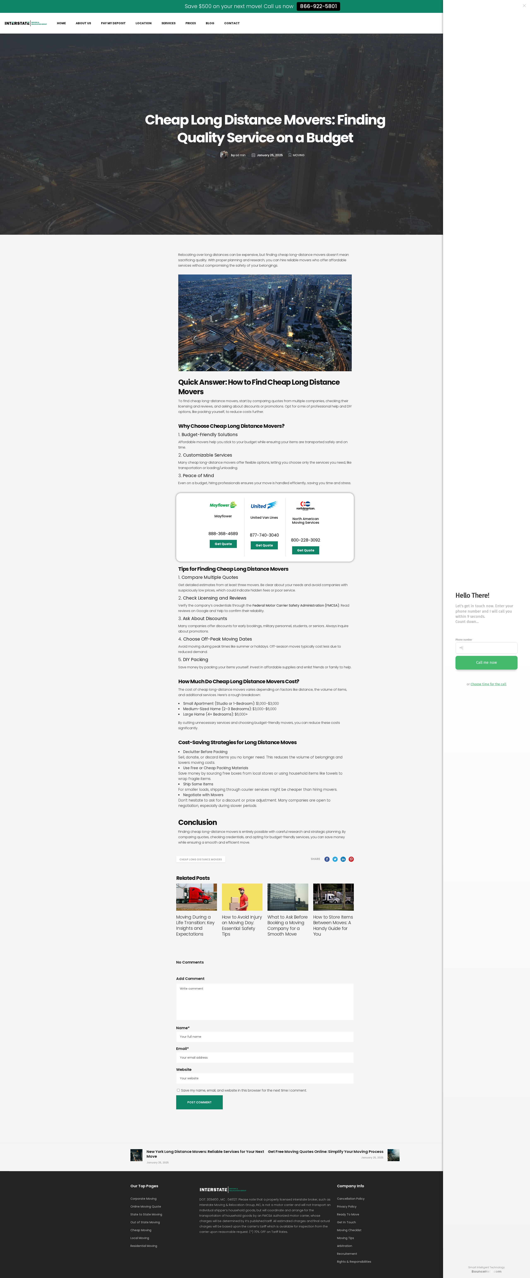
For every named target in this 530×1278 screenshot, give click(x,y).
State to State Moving (146, 1214)
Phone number (463, 639)
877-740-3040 (264, 535)
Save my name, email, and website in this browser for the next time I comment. (244, 1090)
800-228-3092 (305, 540)
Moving (299, 155)
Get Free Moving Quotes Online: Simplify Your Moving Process (325, 1151)
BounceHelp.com (486, 1271)
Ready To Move (348, 1214)
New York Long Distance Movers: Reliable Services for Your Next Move (205, 1154)
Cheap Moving (140, 1230)
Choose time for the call (488, 684)
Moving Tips (345, 1238)
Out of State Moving (145, 1222)
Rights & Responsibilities (354, 1262)
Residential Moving (143, 1246)
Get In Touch (346, 1222)
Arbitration (344, 1246)
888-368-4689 (223, 534)
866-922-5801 (318, 6)
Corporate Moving (143, 1199)
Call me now (486, 662)
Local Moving (139, 1238)
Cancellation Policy (351, 1199)
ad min (240, 155)
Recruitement (347, 1254)
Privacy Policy (347, 1206)
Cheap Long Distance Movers (200, 859)
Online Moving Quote (145, 1206)
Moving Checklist (349, 1230)
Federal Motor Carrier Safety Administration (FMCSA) (295, 605)
